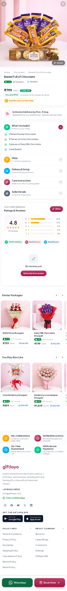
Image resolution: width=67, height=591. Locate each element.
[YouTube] (18, 505)
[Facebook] (11, 505)
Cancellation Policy (12, 556)
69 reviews (18, 81)
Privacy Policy (9, 539)
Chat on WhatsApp (15, 498)
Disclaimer (8, 545)
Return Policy (9, 567)
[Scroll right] (62, 295)
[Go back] (4, 4)
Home (7, 72)
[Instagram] (5, 505)
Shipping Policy (10, 550)
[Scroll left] (56, 295)
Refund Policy (9, 561)
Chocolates (19, 72)
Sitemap (39, 550)
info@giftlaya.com (12, 493)
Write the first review (33, 273)
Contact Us (41, 545)
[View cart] (63, 4)
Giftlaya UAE (41, 556)
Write (58, 209)
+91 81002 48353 (11, 489)
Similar (60, 63)
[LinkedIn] (31, 505)
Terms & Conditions (12, 534)
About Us (40, 534)
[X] (24, 505)
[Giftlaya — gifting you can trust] (11, 467)
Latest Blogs (41, 539)
